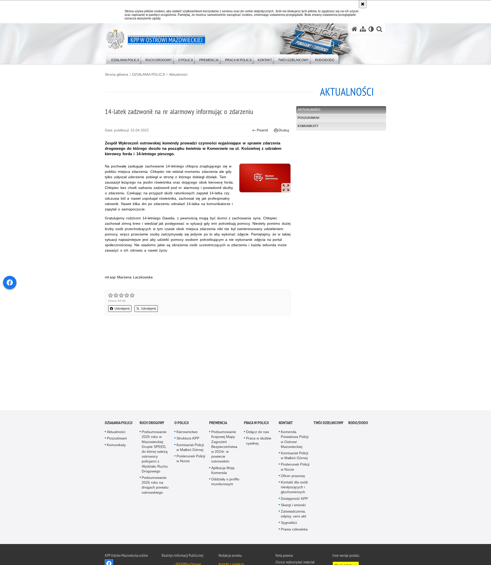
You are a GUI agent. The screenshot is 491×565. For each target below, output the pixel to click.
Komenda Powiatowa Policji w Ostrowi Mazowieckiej (294, 440)
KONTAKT (286, 423)
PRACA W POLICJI (256, 423)
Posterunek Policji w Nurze (190, 459)
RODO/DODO (358, 423)
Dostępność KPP (294, 499)
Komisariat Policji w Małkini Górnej (190, 447)
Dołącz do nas (257, 433)
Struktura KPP (187, 439)
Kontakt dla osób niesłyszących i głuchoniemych (294, 488)
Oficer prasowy (293, 476)
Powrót (262, 130)
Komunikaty (308, 126)
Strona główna (116, 74)
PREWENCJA (218, 423)
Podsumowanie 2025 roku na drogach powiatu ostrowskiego (155, 485)
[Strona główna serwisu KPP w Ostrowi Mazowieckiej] (354, 29)
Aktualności (178, 74)
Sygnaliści (289, 523)
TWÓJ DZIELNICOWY (328, 423)
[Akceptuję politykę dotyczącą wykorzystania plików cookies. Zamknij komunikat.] (362, 4)
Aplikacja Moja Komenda (223, 470)
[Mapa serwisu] (363, 29)
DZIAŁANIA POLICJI (148, 74)
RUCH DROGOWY (152, 423)
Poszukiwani (308, 118)
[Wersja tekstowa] (371, 29)
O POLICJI (181, 423)
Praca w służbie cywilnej (258, 441)
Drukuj (283, 130)
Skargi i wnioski (293, 506)
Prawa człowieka (294, 530)
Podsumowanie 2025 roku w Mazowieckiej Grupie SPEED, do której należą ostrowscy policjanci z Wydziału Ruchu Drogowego (155, 452)
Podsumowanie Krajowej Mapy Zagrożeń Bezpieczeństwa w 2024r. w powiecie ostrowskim (224, 447)
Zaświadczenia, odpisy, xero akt (293, 514)
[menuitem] (125, 58)
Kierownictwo (187, 433)
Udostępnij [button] (122, 308)
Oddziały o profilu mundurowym (225, 482)
